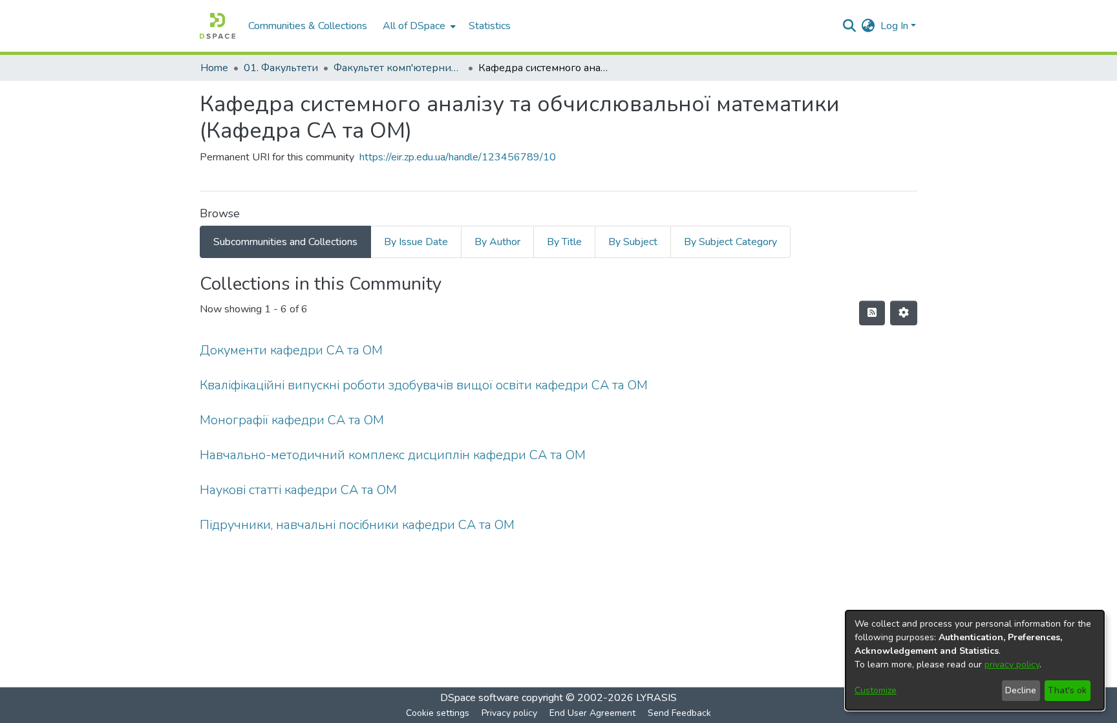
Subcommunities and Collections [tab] (285, 242)
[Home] (217, 26)
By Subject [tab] (632, 242)
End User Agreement (592, 713)
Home (214, 68)
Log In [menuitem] (894, 26)
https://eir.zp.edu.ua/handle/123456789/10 (457, 157)
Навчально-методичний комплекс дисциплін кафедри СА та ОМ (393, 455)
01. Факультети (281, 68)
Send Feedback (679, 713)
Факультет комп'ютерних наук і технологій (398, 68)
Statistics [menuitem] (490, 26)
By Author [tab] (497, 242)
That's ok (1067, 690)
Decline (1020, 690)
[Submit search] (850, 26)
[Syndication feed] (872, 313)
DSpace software (479, 698)
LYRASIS (656, 698)
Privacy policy (509, 713)
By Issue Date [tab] (416, 242)
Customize (876, 690)
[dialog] (975, 660)
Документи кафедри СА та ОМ (291, 350)
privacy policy (1011, 664)
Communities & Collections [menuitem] (307, 26)
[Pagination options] (903, 313)
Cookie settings (437, 713)
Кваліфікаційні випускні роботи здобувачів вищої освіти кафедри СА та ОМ (424, 385)
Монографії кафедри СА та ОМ (292, 420)
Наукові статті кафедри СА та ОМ (298, 490)
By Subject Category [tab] (730, 242)
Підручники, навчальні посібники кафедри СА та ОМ (357, 525)
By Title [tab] (564, 242)
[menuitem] (418, 26)
